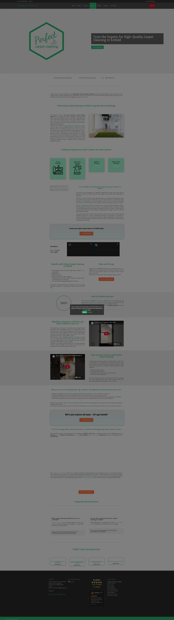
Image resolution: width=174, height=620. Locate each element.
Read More (89, 312)
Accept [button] (84, 312)
